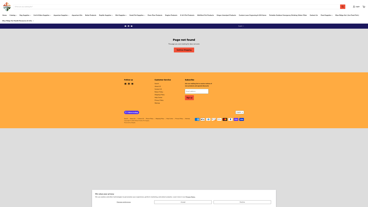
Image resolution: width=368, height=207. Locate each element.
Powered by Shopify (129, 123)
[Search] (342, 7)
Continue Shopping (184, 50)
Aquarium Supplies (61, 15)
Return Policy (159, 92)
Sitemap (157, 103)
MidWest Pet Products (205, 15)
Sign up (189, 98)
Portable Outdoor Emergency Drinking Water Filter (288, 15)
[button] (356, 7)
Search (157, 84)
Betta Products (90, 15)
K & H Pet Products (187, 15)
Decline (242, 202)
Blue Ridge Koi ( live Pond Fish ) (347, 15)
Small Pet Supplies (136, 15)
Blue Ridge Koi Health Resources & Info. (17, 21)
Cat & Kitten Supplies (42, 15)
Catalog (13, 15)
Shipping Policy (160, 95)
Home (4, 15)
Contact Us (314, 15)
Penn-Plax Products (155, 15)
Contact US (158, 89)
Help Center (158, 97)
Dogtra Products (171, 15)
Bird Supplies (120, 15)
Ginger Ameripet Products (226, 15)
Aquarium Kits (77, 15)
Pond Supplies (326, 15)
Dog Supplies (25, 15)
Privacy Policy (159, 100)
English (240, 26)
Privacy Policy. (190, 197)
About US (158, 86)
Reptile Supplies (105, 15)
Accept (183, 202)
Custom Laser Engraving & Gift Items (252, 15)
